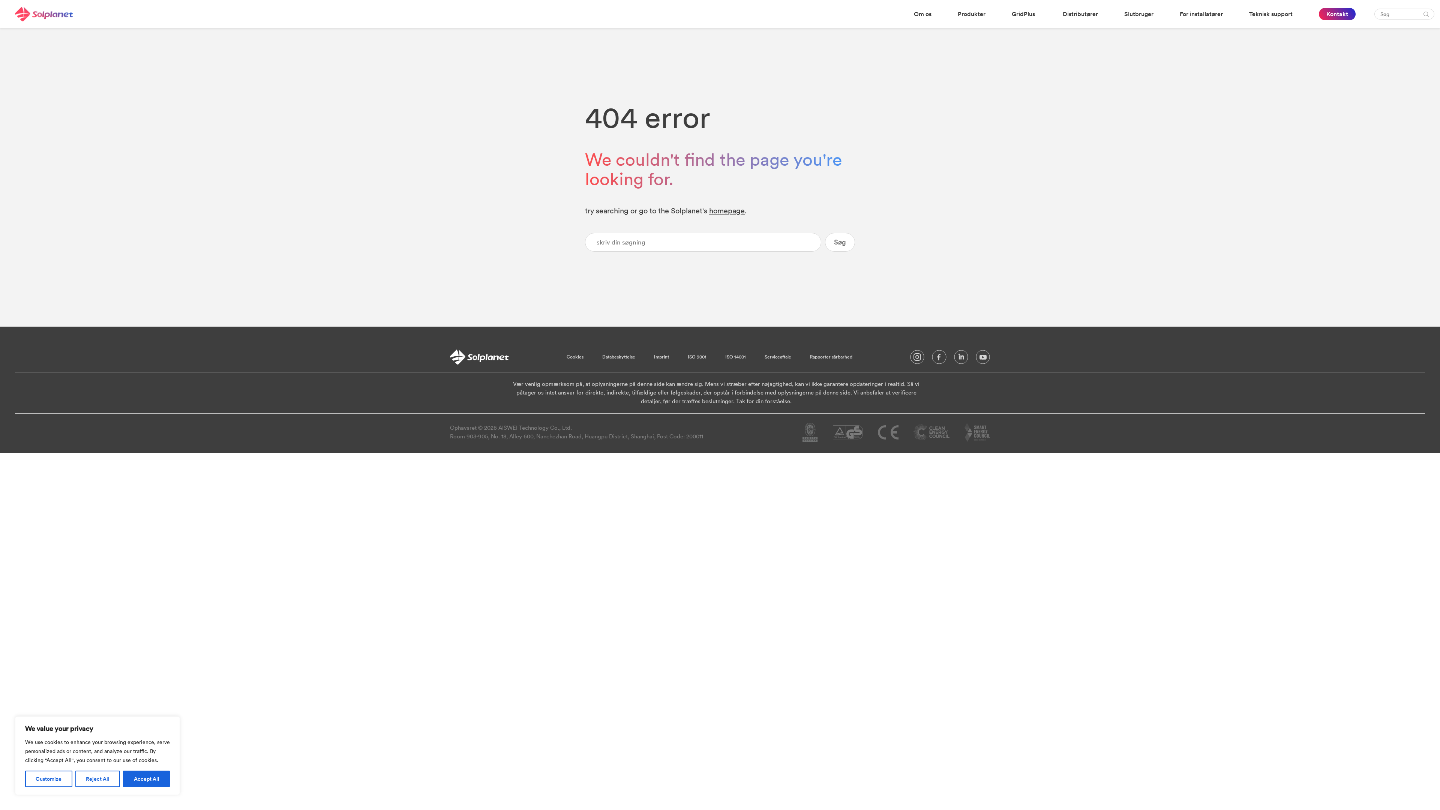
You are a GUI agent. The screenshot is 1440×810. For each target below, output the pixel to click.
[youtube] (983, 359)
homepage (727, 210)
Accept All (146, 779)
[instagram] (917, 359)
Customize (49, 779)
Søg (840, 242)
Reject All (98, 779)
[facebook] (939, 359)
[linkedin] (961, 359)
